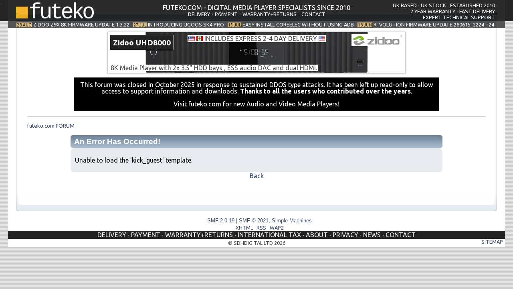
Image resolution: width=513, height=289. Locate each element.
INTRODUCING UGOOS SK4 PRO (186, 24)
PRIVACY (345, 234)
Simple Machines (292, 221)
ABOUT (317, 234)
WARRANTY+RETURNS (269, 14)
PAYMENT (226, 14)
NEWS (372, 234)
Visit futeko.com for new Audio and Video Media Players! (256, 104)
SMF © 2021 (254, 221)
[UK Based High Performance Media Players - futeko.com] (55, 16)
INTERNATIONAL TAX (269, 234)
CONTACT (313, 14)
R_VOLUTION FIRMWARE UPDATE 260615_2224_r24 (434, 24)
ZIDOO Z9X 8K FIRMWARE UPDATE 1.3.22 (81, 24)
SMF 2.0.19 (220, 221)
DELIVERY (199, 14)
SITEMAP (492, 241)
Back (257, 175)
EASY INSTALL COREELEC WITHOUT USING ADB (298, 24)
